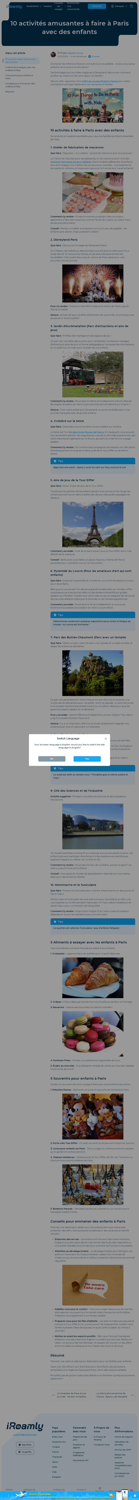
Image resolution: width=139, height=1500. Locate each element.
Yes (87, 759)
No (51, 759)
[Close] (105, 738)
